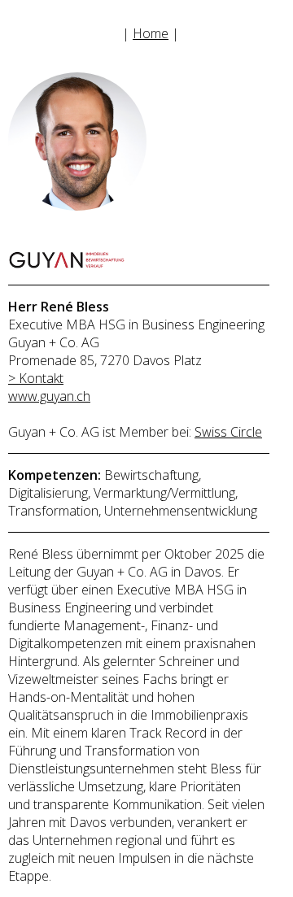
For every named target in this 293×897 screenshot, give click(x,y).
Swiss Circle (228, 432)
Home (150, 33)
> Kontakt (35, 378)
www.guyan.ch (49, 396)
